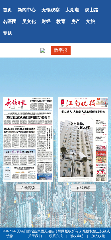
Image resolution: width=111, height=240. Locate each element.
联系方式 (56, 236)
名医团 (10, 21)
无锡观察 (51, 9)
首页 (7, 9)
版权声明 (77, 236)
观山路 (91, 9)
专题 (7, 33)
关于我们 (35, 236)
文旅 (90, 21)
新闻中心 (27, 9)
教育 (60, 21)
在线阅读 (27, 139)
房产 (75, 21)
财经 (46, 21)
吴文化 (29, 21)
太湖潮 (72, 9)
